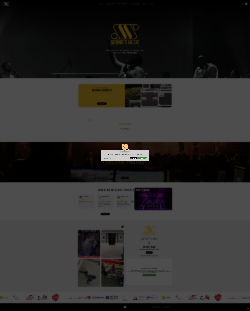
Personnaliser (133, 158)
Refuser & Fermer (107, 158)
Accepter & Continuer (142, 158)
